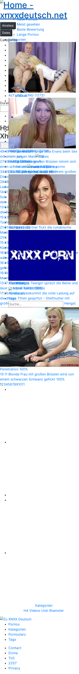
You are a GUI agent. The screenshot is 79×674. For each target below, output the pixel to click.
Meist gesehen (28, 24)
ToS (11, 658)
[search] (67, 304)
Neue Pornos (27, 19)
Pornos (14, 624)
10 (20, 384)
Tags (12, 639)
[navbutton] (76, 24)
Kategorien (43, 605)
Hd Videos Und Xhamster (44, 610)
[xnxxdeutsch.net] (39, 9)
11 (23, 384)
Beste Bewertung (30, 29)
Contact (14, 648)
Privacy (14, 668)
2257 (12, 663)
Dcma (13, 653)
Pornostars (17, 634)
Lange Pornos (28, 34)
